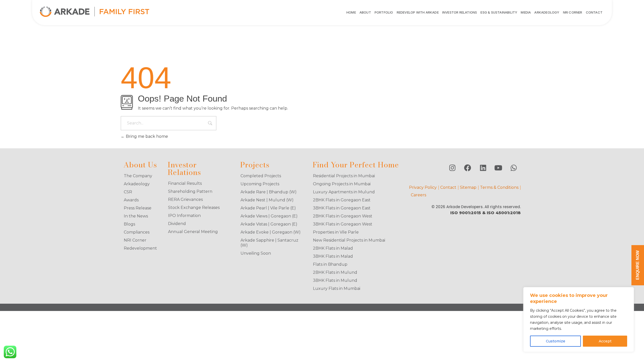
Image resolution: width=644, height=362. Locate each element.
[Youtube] (498, 168)
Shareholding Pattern (190, 191)
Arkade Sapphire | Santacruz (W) (269, 243)
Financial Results (185, 183)
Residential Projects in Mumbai (344, 175)
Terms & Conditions (499, 187)
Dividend (177, 223)
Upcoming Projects (259, 184)
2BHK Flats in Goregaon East (342, 200)
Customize (555, 341)
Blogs (129, 224)
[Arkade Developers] (94, 11)
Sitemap (468, 187)
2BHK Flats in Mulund (335, 272)
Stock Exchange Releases (194, 207)
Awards (131, 200)
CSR (128, 192)
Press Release (137, 208)
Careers (418, 195)
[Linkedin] (483, 168)
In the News (136, 216)
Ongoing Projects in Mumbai (342, 184)
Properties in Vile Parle (336, 232)
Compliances (136, 232)
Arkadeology (137, 184)
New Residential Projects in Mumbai (349, 240)
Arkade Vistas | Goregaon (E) (268, 224)
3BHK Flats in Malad (333, 256)
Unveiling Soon (255, 253)
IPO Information (184, 215)
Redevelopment (140, 248)
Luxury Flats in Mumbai (336, 288)
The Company (138, 175)
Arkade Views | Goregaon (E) (269, 216)
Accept (605, 341)
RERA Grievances (185, 199)
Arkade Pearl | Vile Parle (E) (268, 208)
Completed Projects (260, 175)
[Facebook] (468, 168)
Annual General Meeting (193, 231)
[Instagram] (452, 168)
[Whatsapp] (514, 168)
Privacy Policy (423, 187)
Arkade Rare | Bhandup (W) (268, 192)
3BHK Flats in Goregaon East (342, 208)
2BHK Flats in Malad (333, 248)
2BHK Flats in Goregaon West (342, 216)
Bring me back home (146, 136)
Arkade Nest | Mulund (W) (267, 200)
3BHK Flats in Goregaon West (342, 224)
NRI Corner (135, 240)
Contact (448, 187)
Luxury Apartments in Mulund (344, 192)
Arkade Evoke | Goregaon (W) (270, 232)
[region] (578, 319)
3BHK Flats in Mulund (335, 280)
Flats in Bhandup (330, 264)
